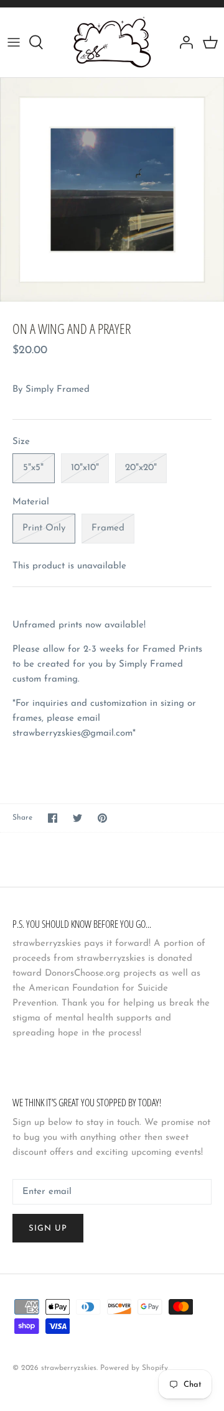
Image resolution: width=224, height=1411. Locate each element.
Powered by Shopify (134, 1368)
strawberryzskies (68, 1368)
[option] (112, 190)
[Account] (183, 42)
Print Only (43, 528)
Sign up (48, 1228)
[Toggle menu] (13, 42)
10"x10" (85, 468)
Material (30, 502)
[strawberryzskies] (112, 42)
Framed (107, 528)
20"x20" (141, 468)
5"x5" (33, 468)
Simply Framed (58, 389)
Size (21, 441)
